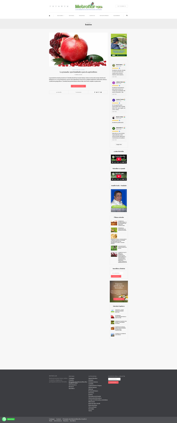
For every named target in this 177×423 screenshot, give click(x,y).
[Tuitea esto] (96, 92)
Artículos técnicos (93, 382)
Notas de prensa (92, 405)
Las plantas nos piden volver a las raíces (122, 247)
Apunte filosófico (92, 378)
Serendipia (91, 409)
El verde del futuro (93, 391)
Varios (90, 410)
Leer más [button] (114, 76)
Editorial (71, 15)
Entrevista (91, 392)
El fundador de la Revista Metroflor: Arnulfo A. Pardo (78, 382)
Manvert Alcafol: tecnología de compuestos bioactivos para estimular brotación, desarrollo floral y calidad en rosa (118, 241)
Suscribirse (116, 15)
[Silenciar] (123, 162)
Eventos (90, 394)
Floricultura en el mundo (78, 69)
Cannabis (90, 383)
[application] (119, 159)
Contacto (92, 15)
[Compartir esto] (94, 92)
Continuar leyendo (78, 86)
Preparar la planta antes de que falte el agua (122, 229)
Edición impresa (104, 15)
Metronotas (91, 401)
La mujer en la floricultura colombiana (98, 400)
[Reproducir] (112, 162)
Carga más (119, 144)
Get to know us (73, 385)
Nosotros (82, 15)
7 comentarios (78, 92)
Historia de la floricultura (94, 398)
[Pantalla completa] (125, 162)
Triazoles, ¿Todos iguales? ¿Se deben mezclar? (119, 311)
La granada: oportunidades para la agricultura (78, 72)
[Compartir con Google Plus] (98, 92)
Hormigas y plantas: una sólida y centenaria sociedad (121, 322)
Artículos (90, 380)
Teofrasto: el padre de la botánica (120, 334)
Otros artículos (92, 407)
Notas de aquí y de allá (94, 403)
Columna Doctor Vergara (95, 385)
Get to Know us (122, 6)
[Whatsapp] (4, 419)
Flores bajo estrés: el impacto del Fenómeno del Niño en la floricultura (122, 223)
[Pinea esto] (101, 92)
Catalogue (71, 378)
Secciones (60, 15)
